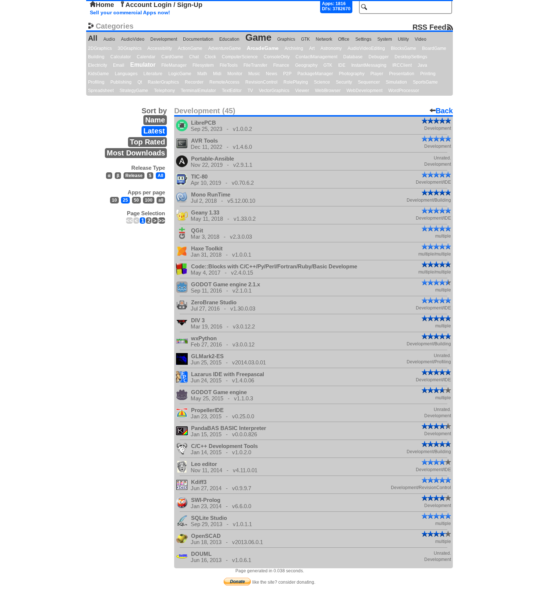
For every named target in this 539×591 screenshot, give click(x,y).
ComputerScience (240, 56)
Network (324, 39)
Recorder (194, 82)
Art (312, 48)
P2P (287, 73)
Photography (351, 73)
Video (420, 39)
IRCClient (402, 65)
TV (250, 90)
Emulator (142, 65)
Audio (109, 39)
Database (353, 56)
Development (163, 39)
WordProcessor (403, 90)
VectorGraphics (274, 90)
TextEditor (232, 90)
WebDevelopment (364, 90)
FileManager (174, 65)
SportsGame (425, 82)
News (271, 73)
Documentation (198, 39)
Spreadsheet (101, 90)
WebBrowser (328, 90)
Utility (403, 39)
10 (114, 200)
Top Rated (147, 142)
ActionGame (190, 48)
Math (202, 73)
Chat (194, 56)
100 (149, 200)
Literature (152, 73)
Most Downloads (136, 153)
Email (118, 65)
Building (96, 56)
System (384, 39)
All (93, 38)
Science (322, 82)
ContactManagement (316, 56)
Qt (140, 82)
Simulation (396, 82)
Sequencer (369, 82)
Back (444, 111)
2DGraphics (100, 48)
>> (161, 220)
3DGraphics (130, 48)
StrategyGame (134, 90)
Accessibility (159, 48)
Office (343, 39)
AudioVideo (132, 39)
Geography (306, 65)
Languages (126, 73)
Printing (428, 73)
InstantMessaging (368, 65)
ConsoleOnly (277, 56)
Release (134, 175)
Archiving (294, 48)
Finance (281, 65)
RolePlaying (295, 82)
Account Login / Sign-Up (163, 4)
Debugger (378, 56)
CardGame (172, 56)
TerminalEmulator (198, 90)
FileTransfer (255, 65)
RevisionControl (261, 82)
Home (105, 4)
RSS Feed (429, 27)
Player (376, 73)
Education (229, 39)
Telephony (164, 90)
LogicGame (179, 73)
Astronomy (331, 48)
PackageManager (315, 73)
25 (125, 200)
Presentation (401, 73)
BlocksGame (403, 48)
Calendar (146, 56)
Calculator (120, 56)
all (160, 200)
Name (155, 120)
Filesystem (203, 65)
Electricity (97, 65)
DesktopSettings (411, 56)
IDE (341, 65)
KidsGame (98, 73)
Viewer (302, 90)
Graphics (286, 39)
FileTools (229, 65)
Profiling (96, 82)
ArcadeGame (263, 48)
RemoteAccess (224, 82)
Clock (210, 56)
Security (344, 82)
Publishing (121, 82)
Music (254, 73)
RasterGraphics (163, 82)
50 (136, 200)
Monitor (234, 73)
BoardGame (434, 48)
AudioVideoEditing (366, 48)
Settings (363, 39)
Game (258, 37)
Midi (217, 73)
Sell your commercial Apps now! (130, 12)
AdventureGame (224, 48)
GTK (305, 39)
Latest (154, 131)
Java (422, 65)
